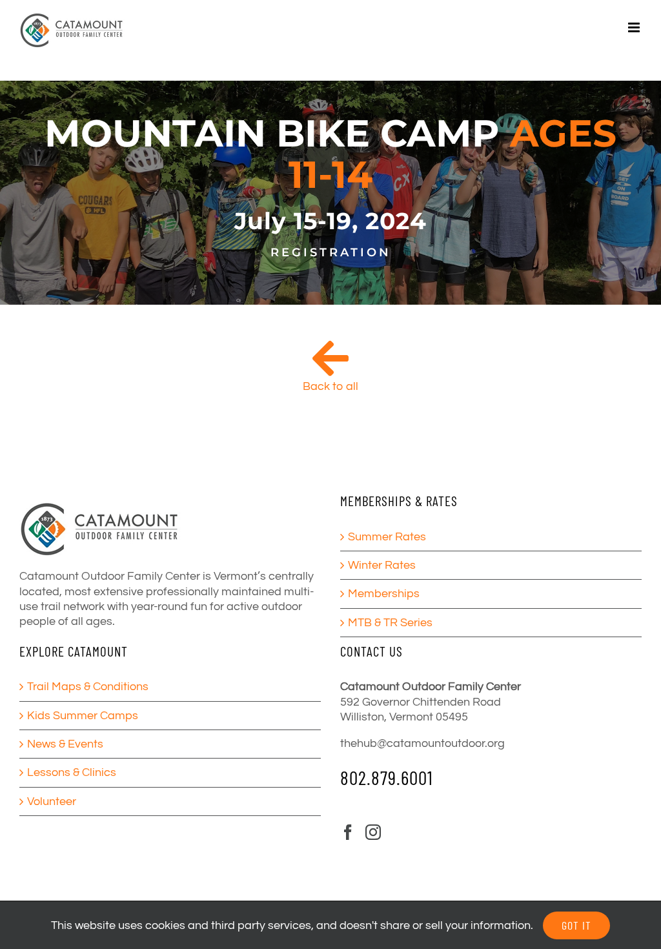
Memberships (384, 593)
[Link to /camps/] (330, 358)
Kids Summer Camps (82, 715)
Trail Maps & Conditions (87, 686)
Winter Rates (382, 565)
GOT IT (576, 925)
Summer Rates (387, 537)
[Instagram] (373, 832)
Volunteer (51, 801)
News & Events (65, 744)
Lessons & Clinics (71, 772)
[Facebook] (348, 832)
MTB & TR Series (390, 623)
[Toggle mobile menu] (635, 27)
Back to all (330, 386)
